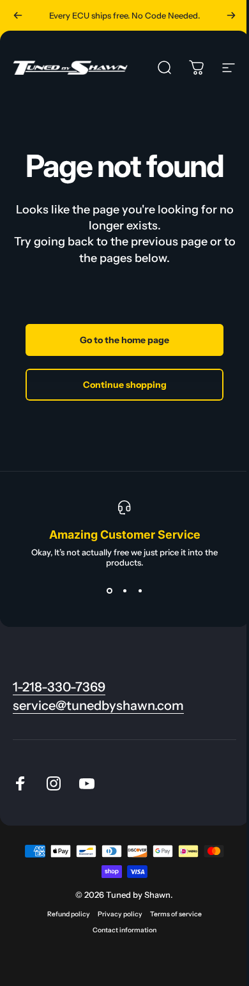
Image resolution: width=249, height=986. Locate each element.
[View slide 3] (139, 590)
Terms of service (176, 914)
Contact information (124, 930)
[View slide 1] (109, 590)
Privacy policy (120, 914)
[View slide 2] (124, 590)
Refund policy (68, 914)
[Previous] (18, 15)
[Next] (231, 15)
